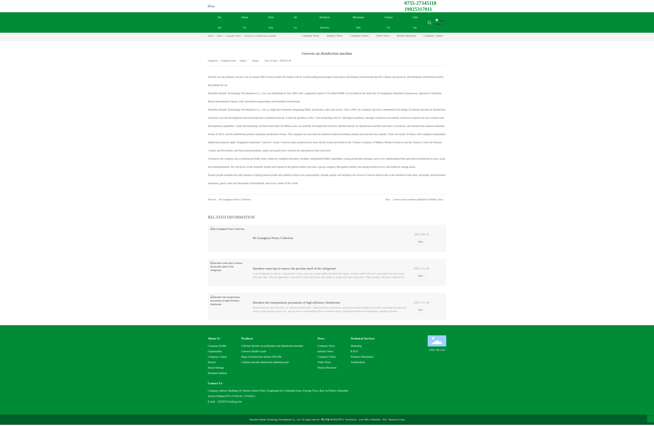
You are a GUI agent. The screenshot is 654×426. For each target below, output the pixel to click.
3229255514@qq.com (230, 401)
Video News (383, 35)
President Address (217, 373)
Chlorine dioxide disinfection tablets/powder (265, 362)
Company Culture (433, 35)
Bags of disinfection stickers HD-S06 (261, 356)
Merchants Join (358, 22)
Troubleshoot (358, 362)
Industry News (335, 35)
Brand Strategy (216, 367)
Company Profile (217, 345)
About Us (244, 22)
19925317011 (418, 9)
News (295, 22)
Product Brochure (406, 35)
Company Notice (359, 35)
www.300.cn (365, 419)
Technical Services (324, 22)
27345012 (249, 396)
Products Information (362, 356)
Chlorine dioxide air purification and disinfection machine (272, 345)
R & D (354, 351)
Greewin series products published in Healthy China (418, 199)
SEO (384, 419)
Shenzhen (376, 419)
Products (271, 22)
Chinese (415, 22)
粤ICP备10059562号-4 (332, 419)
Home (219, 22)
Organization (215, 351)
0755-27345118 (420, 3)
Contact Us (388, 22)
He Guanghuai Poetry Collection (235, 199)
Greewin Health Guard (253, 351)
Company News (233, 36)
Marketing (356, 345)
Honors (212, 362)
